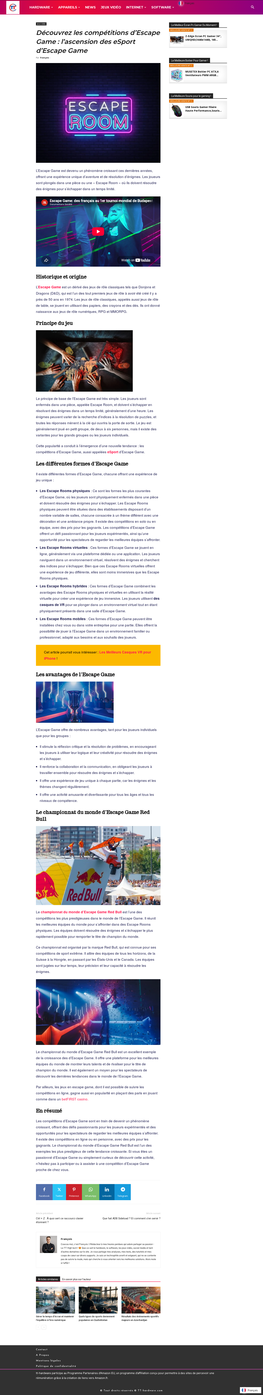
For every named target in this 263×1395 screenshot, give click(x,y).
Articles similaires (48, 1279)
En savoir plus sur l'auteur (76, 1279)
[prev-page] (38, 1327)
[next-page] (44, 1327)
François (44, 57)
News (90, 7)
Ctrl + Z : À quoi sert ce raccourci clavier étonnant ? (59, 1220)
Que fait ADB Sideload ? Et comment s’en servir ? (131, 1218)
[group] (98, 564)
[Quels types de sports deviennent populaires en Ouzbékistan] (98, 1300)
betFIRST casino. (75, 1098)
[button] (252, 7)
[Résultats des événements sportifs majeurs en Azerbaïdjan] (140, 1300)
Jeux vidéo (111, 7)
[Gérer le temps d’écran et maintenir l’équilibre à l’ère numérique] (55, 1300)
